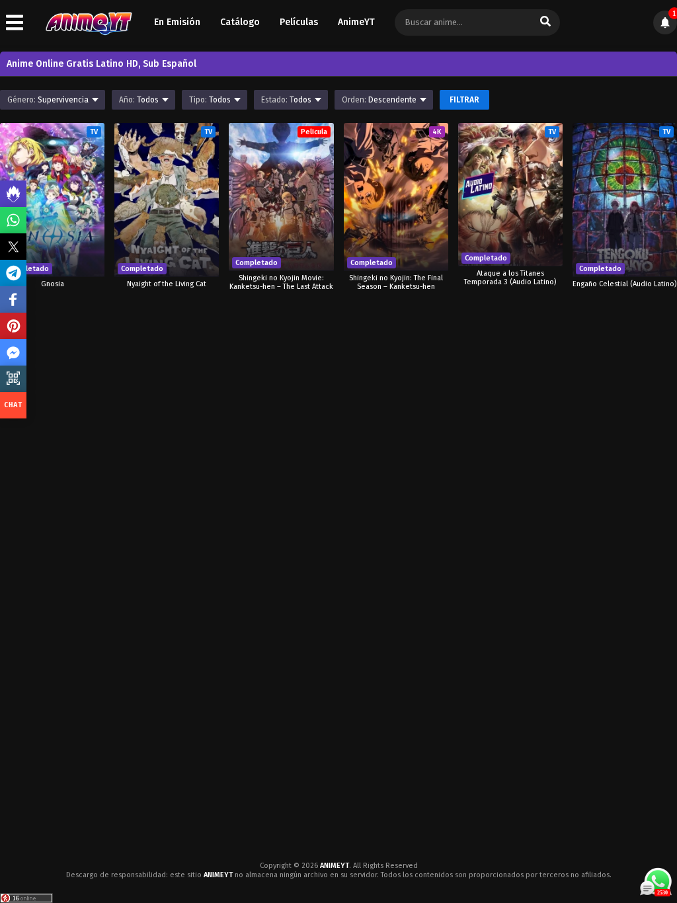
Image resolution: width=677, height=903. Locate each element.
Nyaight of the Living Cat (166, 284)
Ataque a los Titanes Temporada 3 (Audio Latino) (510, 277)
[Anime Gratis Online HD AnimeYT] (88, 22)
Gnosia (52, 284)
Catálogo (240, 22)
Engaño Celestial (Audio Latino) (624, 284)
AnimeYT (356, 22)
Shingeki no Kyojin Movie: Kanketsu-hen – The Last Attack (281, 282)
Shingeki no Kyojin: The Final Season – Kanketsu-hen (396, 282)
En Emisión (177, 22)
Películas (299, 22)
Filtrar (464, 99)
